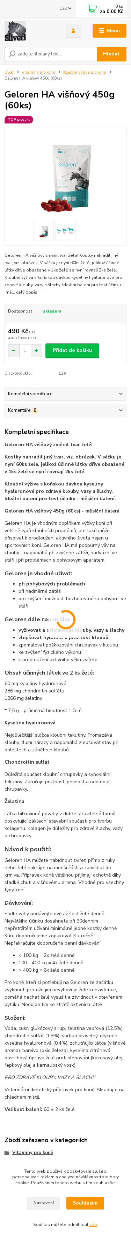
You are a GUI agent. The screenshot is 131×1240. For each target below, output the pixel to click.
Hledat (111, 54)
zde (93, 1224)
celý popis (26, 292)
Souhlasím (85, 1203)
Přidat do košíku (72, 350)
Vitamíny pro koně (38, 72)
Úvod (9, 72)
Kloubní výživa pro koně (84, 72)
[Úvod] (30, 31)
